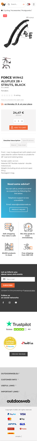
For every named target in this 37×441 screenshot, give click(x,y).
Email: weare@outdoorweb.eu (18, 204)
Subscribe (8, 285)
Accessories (15, 10)
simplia (18, 436)
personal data (29, 290)
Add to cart (20, 128)
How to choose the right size (12, 100)
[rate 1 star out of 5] (2, 95)
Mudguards (26, 10)
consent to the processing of (18, 290)
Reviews (9, 329)
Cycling (7, 10)
